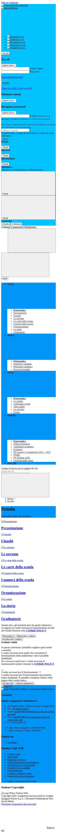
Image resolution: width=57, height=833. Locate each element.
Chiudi (5, 147)
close (4, 278)
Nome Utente (36, 68)
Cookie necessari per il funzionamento (19, 672)
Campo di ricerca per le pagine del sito (19, 468)
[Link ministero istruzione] (14, 5)
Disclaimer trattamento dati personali (18, 804)
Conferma (16, 224)
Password (34, 71)
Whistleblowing (14, 770)
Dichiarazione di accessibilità (21, 765)
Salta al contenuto (9, 2)
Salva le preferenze (24, 683)
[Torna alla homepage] (28, 227)
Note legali (12, 757)
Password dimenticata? (12, 77)
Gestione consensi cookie (19, 773)
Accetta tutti (12, 639)
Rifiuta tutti (26, 636)
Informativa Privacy (16, 759)
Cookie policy (14, 754)
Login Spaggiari (24, 127)
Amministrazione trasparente (21, 776)
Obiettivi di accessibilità (18, 768)
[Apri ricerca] (32, 240)
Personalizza (8, 636)
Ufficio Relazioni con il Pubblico (23, 762)
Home (10, 498)
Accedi (5, 53)
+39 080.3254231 (20, 709)
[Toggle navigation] (25, 265)
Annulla (5, 224)
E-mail (33, 116)
